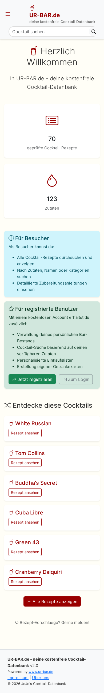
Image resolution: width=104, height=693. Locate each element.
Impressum (18, 677)
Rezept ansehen (25, 433)
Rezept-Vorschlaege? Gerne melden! (54, 622)
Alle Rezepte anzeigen (54, 601)
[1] (93, 31)
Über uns (40, 677)
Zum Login (78, 379)
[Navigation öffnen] (7, 14)
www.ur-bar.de (41, 671)
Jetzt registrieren (34, 379)
